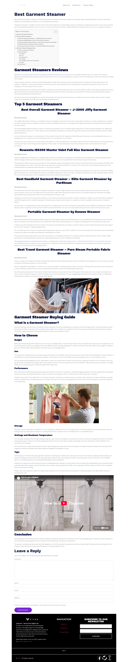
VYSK (19, 658)
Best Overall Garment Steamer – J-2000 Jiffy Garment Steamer (35, 38)
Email (16, 590)
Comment (18, 559)
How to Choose (23, 52)
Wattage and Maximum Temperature (30, 60)
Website (16, 598)
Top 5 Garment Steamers (24, 36)
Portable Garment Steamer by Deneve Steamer (31, 44)
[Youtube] (110, 658)
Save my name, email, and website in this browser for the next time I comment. (41, 605)
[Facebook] (99, 658)
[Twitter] (104, 658)
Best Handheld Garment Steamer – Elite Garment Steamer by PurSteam (38, 42)
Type (23, 62)
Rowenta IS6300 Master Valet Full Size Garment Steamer (34, 40)
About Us (66, 5)
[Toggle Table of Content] (55, 31)
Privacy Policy (88, 5)
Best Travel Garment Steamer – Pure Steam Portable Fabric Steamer (37, 46)
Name (16, 583)
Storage (23, 58)
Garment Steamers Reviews (24, 34)
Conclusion (22, 64)
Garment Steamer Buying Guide (26, 48)
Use (22, 55)
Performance (25, 57)
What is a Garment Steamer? (26, 50)
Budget (23, 53)
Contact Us (76, 5)
